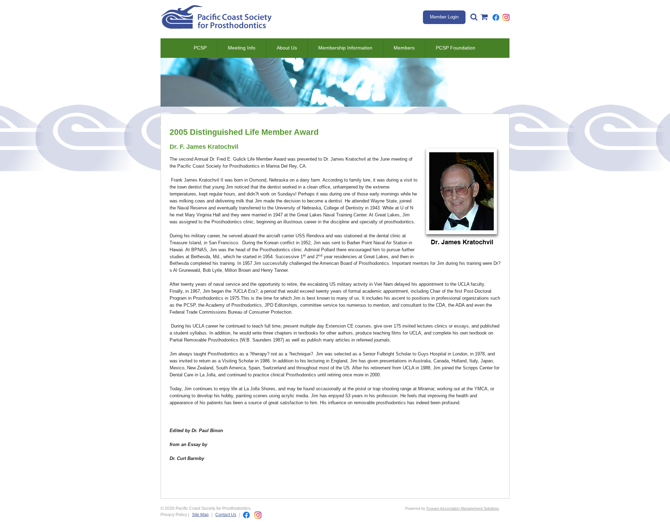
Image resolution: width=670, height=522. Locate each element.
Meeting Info (241, 48)
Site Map (200, 514)
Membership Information (345, 48)
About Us (287, 48)
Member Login (444, 17)
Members (404, 48)
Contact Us (225, 514)
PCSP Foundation (455, 48)
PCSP (200, 48)
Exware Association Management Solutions (462, 508)
